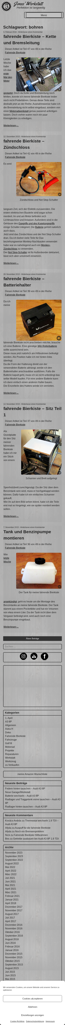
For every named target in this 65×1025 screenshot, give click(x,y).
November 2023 (13, 852)
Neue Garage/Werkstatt (17, 792)
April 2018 (10, 903)
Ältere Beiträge (32, 638)
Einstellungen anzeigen (32, 1015)
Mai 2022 (10, 867)
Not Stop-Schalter (17, 252)
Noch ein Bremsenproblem (29, 831)
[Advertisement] (32, 685)
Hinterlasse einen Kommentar (30, 32)
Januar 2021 (12, 899)
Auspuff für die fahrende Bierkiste (32, 828)
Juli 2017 (10, 917)
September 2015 (14, 964)
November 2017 (13, 910)
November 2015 (13, 957)
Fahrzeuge (11, 739)
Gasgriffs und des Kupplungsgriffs (36, 223)
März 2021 (10, 892)
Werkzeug (10, 761)
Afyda (8, 828)
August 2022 (12, 863)
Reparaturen (12, 754)
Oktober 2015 (12, 961)
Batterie (39, 227)
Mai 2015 (10, 979)
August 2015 (12, 968)
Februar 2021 (12, 896)
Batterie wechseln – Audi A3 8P (22, 796)
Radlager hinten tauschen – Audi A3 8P (26, 806)
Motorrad (10, 747)
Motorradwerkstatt (19, 111)
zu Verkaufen (12, 765)
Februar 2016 (12, 946)
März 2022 (10, 874)
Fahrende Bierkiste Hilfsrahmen (31, 835)
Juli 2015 (10, 972)
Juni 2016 (10, 943)
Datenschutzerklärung (35, 1021)
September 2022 (14, 860)
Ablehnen (32, 1007)
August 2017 (12, 914)
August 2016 (12, 939)
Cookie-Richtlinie (17, 1021)
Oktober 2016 (12, 932)
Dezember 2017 (13, 907)
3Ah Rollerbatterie (47, 346)
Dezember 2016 (13, 925)
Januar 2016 (12, 950)
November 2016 (13, 928)
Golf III (8, 743)
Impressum (50, 1021)
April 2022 (10, 870)
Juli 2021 (10, 878)
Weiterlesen (11, 125)
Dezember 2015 (13, 953)
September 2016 (14, 935)
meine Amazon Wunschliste (32, 774)
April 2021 (10, 888)
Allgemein (10, 725)
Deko (8, 732)
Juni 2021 (10, 881)
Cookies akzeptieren (32, 998)
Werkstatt (10, 757)
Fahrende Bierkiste (15, 52)
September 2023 (14, 856)
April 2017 (10, 921)
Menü (44, 15)
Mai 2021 (10, 885)
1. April (9, 718)
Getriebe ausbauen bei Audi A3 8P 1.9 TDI (36, 838)
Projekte (9, 750)
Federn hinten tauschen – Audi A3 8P (25, 788)
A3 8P (8, 721)
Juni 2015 (10, 975)
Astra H (9, 729)
